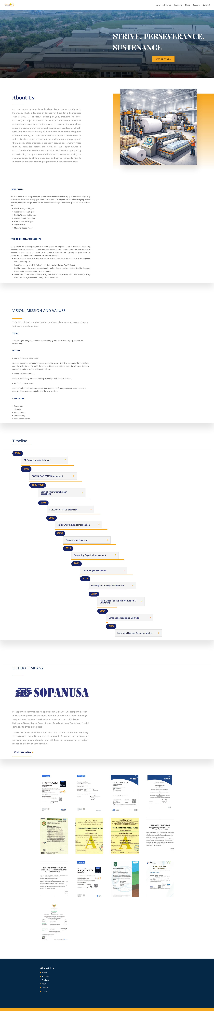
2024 (102, 610)
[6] (89, 853)
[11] (125, 896)
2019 (94, 593)
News (187, 5)
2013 (60, 533)
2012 (51, 517)
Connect (206, 5)
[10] (89, 896)
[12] (160, 896)
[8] (160, 853)
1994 (17, 453)
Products (178, 5)
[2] (89, 810)
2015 (68, 548)
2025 (111, 626)
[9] (54, 896)
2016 (76, 563)
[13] (54, 940)
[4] (160, 810)
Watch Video (163, 59)
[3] (125, 810)
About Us (167, 5)
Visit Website (22, 752)
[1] (54, 810)
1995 (26, 469)
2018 (85, 578)
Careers (196, 5)
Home (157, 5)
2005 (43, 502)
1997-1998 (37, 484)
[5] (54, 853)
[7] (125, 853)
